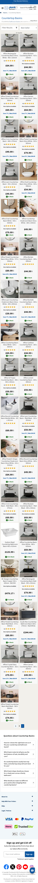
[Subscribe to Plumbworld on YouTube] (25, 867)
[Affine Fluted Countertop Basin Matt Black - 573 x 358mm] (10, 611)
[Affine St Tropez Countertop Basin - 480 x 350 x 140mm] (10, 367)
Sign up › (29, 854)
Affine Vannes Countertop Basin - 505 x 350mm (28, 98)
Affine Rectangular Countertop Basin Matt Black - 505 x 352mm (28, 581)
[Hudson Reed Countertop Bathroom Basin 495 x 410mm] (10, 531)
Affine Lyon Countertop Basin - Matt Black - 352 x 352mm (28, 418)
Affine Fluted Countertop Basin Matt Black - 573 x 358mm (9, 624)
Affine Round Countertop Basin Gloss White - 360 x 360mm (28, 461)
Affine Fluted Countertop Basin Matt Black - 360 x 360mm (9, 706)
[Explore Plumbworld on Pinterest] (19, 867)
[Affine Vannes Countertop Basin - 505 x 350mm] (28, 86)
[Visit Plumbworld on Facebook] (6, 867)
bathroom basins (14, 22)
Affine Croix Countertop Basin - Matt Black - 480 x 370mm (9, 506)
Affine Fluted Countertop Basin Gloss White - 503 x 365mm (28, 141)
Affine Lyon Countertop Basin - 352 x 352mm (10, 183)
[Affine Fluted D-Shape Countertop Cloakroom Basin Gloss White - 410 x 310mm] (10, 448)
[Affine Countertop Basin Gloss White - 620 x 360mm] (10, 332)
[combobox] (25, 8)
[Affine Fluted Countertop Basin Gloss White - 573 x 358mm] (10, 246)
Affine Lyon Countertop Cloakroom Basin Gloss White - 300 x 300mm (10, 302)
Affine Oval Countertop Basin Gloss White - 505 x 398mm (28, 184)
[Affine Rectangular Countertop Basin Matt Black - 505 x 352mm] (28, 568)
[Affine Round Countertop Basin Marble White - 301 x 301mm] (10, 405)
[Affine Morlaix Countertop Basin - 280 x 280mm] (28, 246)
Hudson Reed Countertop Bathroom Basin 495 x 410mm (10, 544)
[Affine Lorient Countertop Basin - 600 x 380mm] (28, 367)
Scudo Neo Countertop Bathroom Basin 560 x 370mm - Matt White (28, 624)
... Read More (33, 21)
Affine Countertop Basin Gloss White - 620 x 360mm (9, 345)
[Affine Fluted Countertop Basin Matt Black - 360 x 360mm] (10, 693)
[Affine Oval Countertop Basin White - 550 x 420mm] (10, 208)
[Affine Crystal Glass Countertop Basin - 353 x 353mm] (10, 654)
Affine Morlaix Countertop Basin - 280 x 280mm (28, 259)
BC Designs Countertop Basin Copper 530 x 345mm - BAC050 (10, 581)
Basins (5, 13)
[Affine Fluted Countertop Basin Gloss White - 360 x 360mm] (10, 86)
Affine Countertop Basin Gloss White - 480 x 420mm (28, 544)
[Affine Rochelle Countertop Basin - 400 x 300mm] (28, 289)
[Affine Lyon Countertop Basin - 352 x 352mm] (10, 171)
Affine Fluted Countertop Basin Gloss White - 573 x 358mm (9, 259)
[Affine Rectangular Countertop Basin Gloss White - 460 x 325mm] (10, 43)
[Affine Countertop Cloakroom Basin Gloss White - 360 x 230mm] (28, 208)
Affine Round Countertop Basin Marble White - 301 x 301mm (10, 418)
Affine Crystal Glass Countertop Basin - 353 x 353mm (9, 667)
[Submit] (18, 7)
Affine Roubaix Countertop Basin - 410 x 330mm (28, 56)
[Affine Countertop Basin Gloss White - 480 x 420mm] (28, 531)
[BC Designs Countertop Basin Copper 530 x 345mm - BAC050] (10, 568)
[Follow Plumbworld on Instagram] (31, 867)
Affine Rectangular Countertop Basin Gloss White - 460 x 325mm (9, 56)
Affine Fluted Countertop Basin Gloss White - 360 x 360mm (9, 98)
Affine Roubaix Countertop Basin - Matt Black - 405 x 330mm (28, 506)
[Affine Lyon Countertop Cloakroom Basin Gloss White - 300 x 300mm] (10, 289)
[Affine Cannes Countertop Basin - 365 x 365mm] (28, 654)
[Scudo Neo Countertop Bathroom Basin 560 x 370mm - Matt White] (28, 611)
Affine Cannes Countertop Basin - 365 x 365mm (28, 667)
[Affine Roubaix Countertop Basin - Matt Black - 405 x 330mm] (28, 493)
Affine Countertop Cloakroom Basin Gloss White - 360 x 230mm (28, 221)
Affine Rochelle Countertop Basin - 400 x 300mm (28, 302)
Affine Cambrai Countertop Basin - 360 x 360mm (28, 345)
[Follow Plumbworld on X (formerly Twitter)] (12, 867)
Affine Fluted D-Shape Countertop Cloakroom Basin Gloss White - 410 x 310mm (9, 462)
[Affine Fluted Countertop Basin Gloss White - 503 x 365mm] (28, 128)
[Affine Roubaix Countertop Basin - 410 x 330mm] (28, 43)
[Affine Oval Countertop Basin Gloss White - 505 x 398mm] (28, 171)
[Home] (0, 12)
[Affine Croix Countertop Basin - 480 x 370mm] (10, 128)
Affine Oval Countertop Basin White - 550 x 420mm (10, 221)
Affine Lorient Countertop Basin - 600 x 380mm (28, 380)
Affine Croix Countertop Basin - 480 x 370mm (9, 140)
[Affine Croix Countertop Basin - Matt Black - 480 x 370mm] (10, 493)
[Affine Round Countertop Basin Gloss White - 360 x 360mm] (28, 448)
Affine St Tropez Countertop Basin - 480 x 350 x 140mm (9, 380)
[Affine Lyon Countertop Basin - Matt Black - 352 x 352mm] (28, 405)
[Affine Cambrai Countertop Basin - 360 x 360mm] (28, 332)
